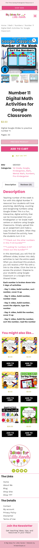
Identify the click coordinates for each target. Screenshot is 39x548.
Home (3, 25)
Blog (5, 488)
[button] (35, 16)
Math (10, 25)
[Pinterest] (21, 470)
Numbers (19, 25)
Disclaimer (8, 516)
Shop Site (8, 491)
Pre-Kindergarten (21, 176)
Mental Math (19, 173)
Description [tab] (10, 184)
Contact (7, 506)
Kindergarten (19, 171)
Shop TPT (7, 495)
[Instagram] (13, 470)
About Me (7, 485)
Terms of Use (9, 519)
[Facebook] (17, 470)
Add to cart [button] (10, 364)
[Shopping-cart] (25, 470)
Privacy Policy (9, 512)
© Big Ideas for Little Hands (14, 543)
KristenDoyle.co (19, 545)
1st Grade (17, 168)
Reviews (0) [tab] (26, 184)
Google (26, 168)
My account (8, 509)
